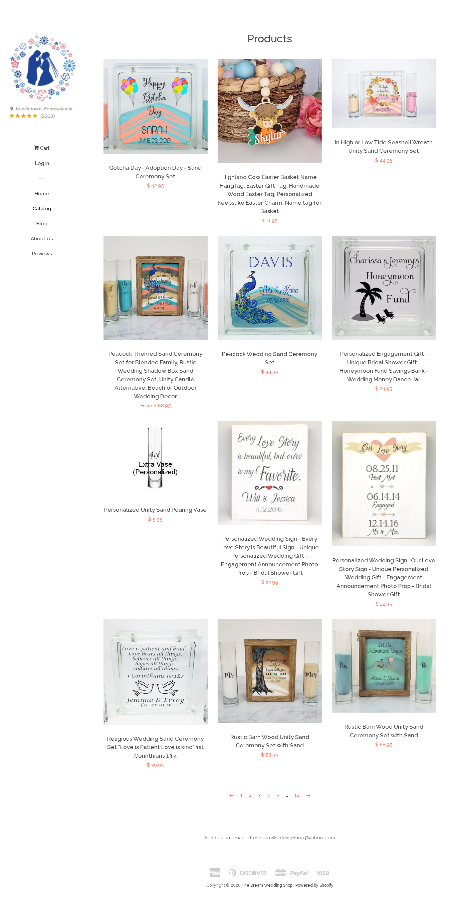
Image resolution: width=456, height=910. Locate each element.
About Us (42, 239)
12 (296, 795)
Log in (42, 163)
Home (41, 194)
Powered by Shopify (314, 885)
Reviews (42, 254)
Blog (41, 224)
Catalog (42, 209)
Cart (44, 148)
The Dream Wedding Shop (266, 885)
